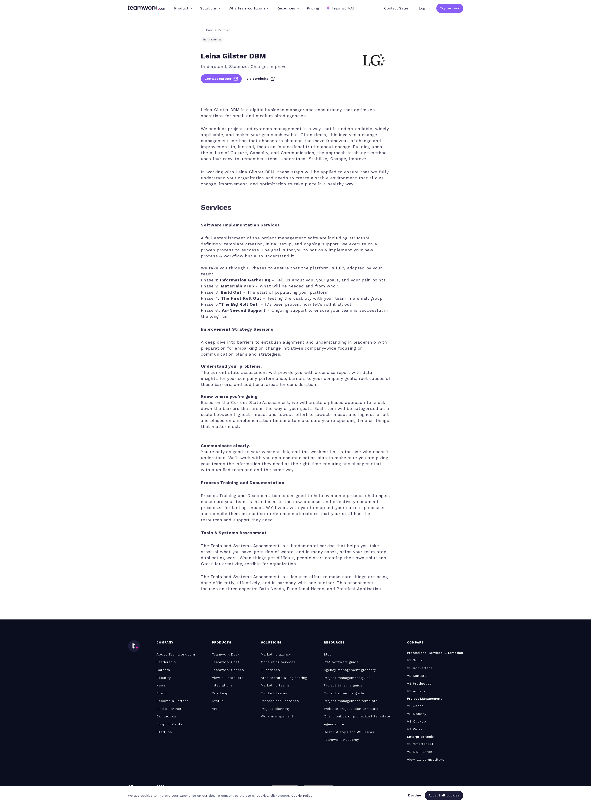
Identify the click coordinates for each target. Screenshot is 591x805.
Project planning (275, 708)
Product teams (274, 693)
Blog (328, 654)
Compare (415, 642)
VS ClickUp (416, 721)
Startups (164, 732)
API (214, 708)
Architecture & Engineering (284, 678)
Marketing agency (276, 654)
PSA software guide (341, 662)
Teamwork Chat (225, 662)
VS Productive (419, 683)
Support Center (170, 724)
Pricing (313, 8)
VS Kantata (417, 675)
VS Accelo (416, 691)
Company (165, 642)
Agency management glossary (350, 670)
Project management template (351, 701)
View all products (228, 678)
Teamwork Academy (341, 739)
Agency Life (334, 724)
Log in (424, 8)
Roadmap (220, 693)
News (161, 685)
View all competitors (425, 759)
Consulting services (278, 662)
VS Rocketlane (420, 668)
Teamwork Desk (226, 654)
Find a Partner (169, 708)
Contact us (166, 716)
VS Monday (416, 714)
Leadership (166, 662)
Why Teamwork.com (247, 8)
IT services (270, 670)
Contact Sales (396, 8)
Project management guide (347, 678)
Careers (163, 670)
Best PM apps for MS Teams (349, 732)
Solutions (208, 8)
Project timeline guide (343, 685)
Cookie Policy (301, 795)
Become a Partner (172, 701)
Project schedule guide (344, 693)
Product (181, 8)
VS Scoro (415, 660)
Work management (277, 716)
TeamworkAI (343, 8)
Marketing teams (275, 685)
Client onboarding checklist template (357, 716)
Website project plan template (351, 708)
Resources (286, 8)
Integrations (222, 685)
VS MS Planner (419, 751)
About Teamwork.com (176, 654)
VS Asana (415, 706)
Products (221, 642)
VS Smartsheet (420, 744)
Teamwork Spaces (228, 670)
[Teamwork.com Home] (147, 8)
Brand (162, 693)
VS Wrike (414, 729)
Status (218, 701)
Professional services (280, 701)
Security (164, 678)
